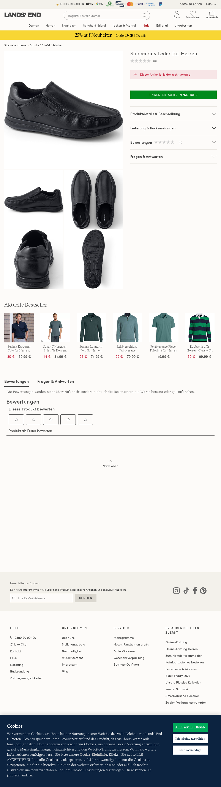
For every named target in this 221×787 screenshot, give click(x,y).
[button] (16, 419)
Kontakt (15, 651)
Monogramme (124, 638)
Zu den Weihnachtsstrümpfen (186, 702)
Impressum (69, 664)
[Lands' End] (22, 15)
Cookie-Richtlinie (93, 755)
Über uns (68, 638)
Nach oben (110, 466)
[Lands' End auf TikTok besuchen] (185, 591)
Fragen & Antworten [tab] (55, 381)
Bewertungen (16, 381)
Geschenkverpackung (129, 658)
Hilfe (209, 4)
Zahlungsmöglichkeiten (26, 678)
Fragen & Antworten (146, 156)
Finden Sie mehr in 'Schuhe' (173, 95)
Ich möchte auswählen (190, 738)
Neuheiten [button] (69, 25)
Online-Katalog (176, 642)
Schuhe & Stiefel (40, 45)
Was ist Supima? (177, 689)
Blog (65, 671)
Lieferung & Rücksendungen (152, 128)
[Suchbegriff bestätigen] (145, 15)
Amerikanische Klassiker (182, 696)
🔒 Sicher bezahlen (70, 4)
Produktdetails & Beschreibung (155, 113)
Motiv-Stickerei (124, 651)
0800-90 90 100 (191, 4)
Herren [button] (50, 25)
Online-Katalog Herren (182, 649)
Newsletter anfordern (25, 583)
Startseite (10, 45)
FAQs (13, 658)
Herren (23, 45)
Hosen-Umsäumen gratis (131, 644)
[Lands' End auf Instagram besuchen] (176, 591)
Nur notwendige (190, 750)
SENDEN (85, 598)
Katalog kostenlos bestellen (185, 662)
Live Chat (20, 644)
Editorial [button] (162, 25)
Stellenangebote (73, 644)
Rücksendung (19, 671)
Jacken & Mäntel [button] (124, 25)
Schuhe (57, 45)
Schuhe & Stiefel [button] (94, 25)
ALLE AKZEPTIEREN (190, 727)
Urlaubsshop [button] (183, 25)
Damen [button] (34, 25)
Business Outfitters (126, 664)
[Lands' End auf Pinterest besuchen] (202, 591)
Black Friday (178, 676)
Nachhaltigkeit (72, 651)
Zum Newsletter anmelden (184, 655)
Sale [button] (146, 25)
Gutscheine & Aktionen (181, 669)
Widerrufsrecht (72, 658)
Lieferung (17, 665)
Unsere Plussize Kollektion (183, 682)
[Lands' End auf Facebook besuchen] (193, 591)
